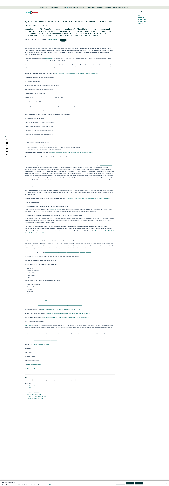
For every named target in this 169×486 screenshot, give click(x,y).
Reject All (130, 483)
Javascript (140, 23)
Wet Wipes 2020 (64, 380)
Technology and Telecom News (120, 7)
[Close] (166, 483)
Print (139, 15)
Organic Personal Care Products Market (36, 396)
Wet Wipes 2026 (72, 380)
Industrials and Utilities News (104, 7)
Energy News (63, 7)
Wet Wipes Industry (38, 380)
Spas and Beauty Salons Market (34, 394)
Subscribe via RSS (142, 19)
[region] (84, 483)
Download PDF (141, 17)
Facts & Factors (52, 40)
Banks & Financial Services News (76, 7)
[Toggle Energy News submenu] (67, 7)
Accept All (139, 483)
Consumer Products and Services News (48, 7)
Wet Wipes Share (55, 380)
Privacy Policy (49, 484)
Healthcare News (90, 7)
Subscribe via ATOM (142, 21)
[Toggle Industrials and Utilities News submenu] (111, 7)
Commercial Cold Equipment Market (35, 398)
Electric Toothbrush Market (33, 390)
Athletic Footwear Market (33, 392)
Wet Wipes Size (47, 380)
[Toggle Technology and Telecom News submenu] (129, 7)
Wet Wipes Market (28, 380)
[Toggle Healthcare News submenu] (95, 7)
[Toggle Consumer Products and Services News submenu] (58, 7)
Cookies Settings (120, 483)
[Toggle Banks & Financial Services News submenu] (85, 7)
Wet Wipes (79, 380)
